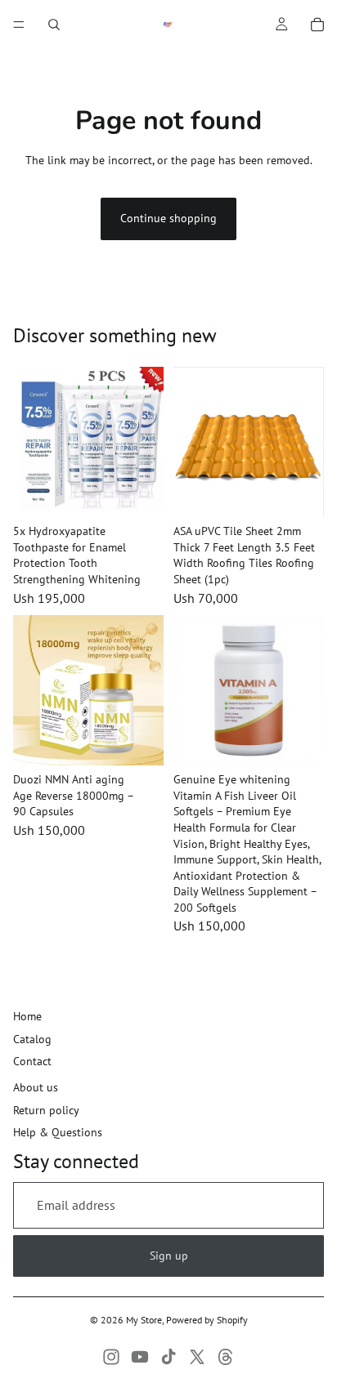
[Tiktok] (168, 1357)
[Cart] (317, 24)
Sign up (169, 1255)
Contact (32, 1061)
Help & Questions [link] (57, 1132)
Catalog (32, 1039)
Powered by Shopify (207, 1320)
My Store (144, 1320)
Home (27, 1016)
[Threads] (226, 1357)
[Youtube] (140, 1357)
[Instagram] (111, 1357)
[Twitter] (197, 1357)
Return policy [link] (46, 1110)
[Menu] (19, 24)
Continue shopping (168, 218)
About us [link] (35, 1087)
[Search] (54, 24)
